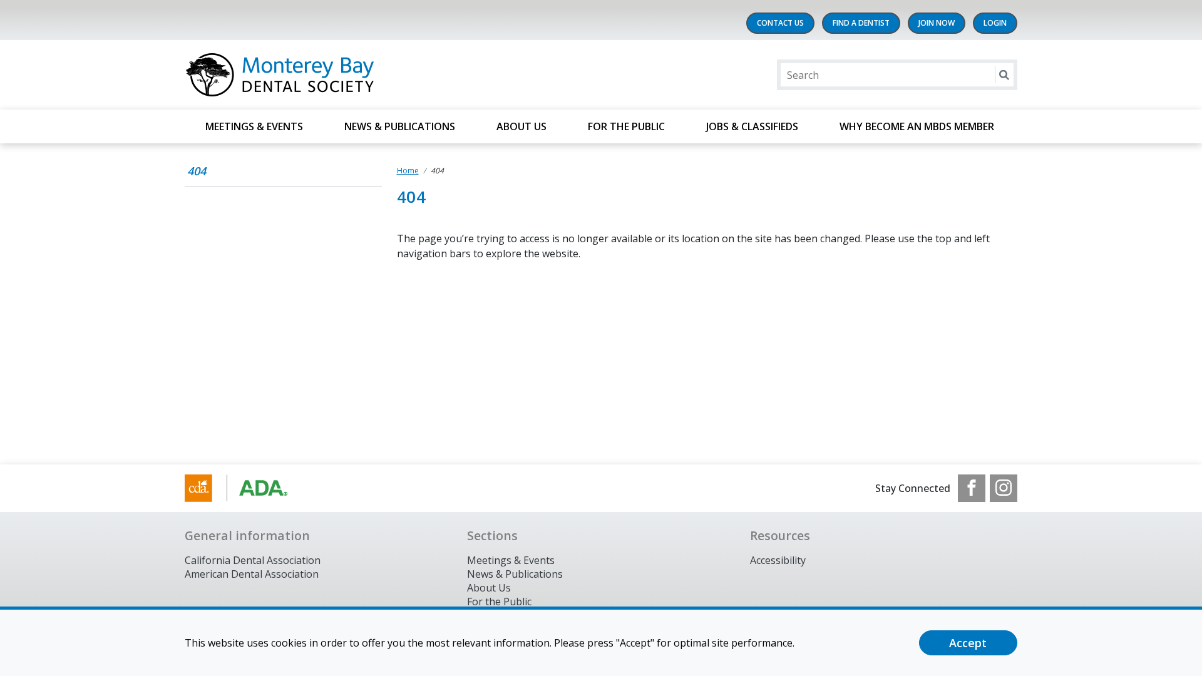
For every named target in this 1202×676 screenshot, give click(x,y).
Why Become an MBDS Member (918, 126)
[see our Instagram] (1003, 488)
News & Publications (399, 126)
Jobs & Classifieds (752, 126)
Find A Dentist (861, 23)
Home (408, 170)
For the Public (499, 601)
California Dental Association (253, 560)
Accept (968, 642)
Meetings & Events (254, 126)
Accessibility (778, 560)
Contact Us (780, 23)
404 (196, 170)
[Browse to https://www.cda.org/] (248, 488)
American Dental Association (252, 574)
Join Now (936, 23)
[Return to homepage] (346, 75)
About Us (521, 126)
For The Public (626, 126)
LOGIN (995, 23)
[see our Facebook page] (971, 488)
